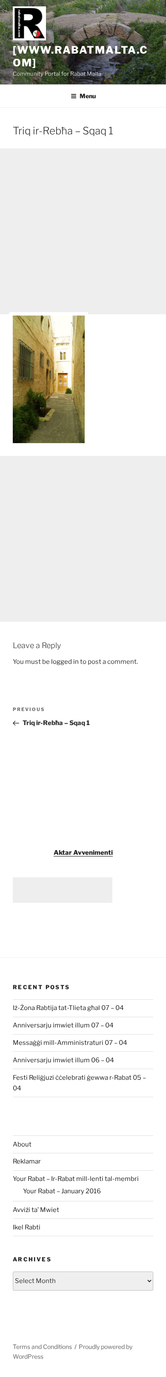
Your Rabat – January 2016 (62, 1191)
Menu (88, 96)
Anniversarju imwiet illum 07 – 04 (63, 1025)
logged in (65, 662)
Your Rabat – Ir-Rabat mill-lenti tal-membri (76, 1179)
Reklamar (27, 1161)
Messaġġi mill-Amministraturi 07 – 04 (70, 1043)
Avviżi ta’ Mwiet (36, 1210)
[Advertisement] (83, 231)
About (22, 1144)
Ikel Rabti (26, 1227)
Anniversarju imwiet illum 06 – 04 (63, 1060)
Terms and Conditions (42, 1346)
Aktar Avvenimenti (83, 852)
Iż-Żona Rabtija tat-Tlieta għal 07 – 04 (68, 1008)
